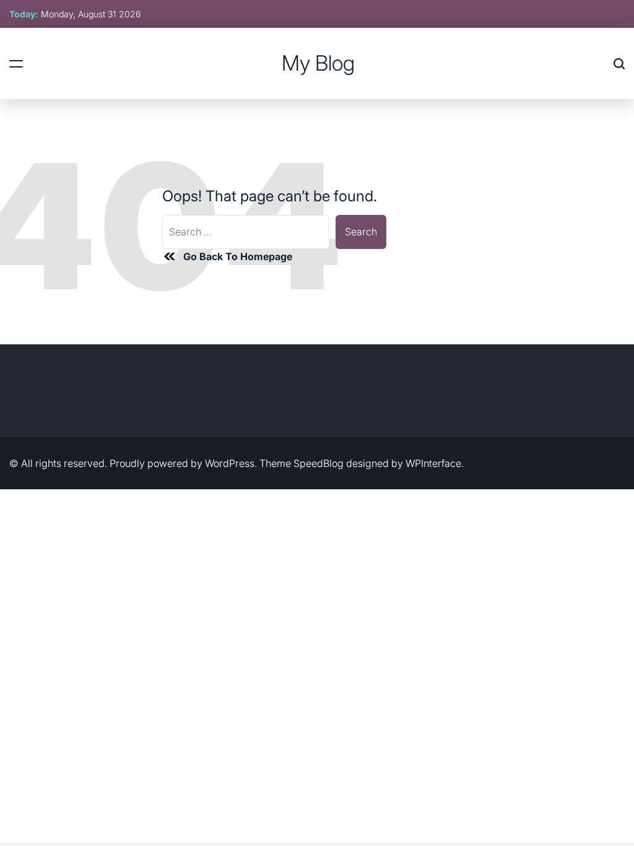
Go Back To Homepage (237, 256)
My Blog (318, 63)
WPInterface (433, 463)
